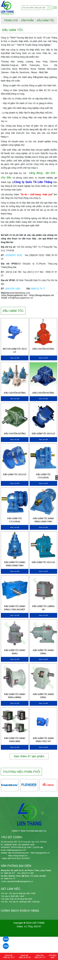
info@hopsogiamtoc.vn (20, 297)
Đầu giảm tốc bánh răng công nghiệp (14, 608)
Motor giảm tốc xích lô (15, 350)
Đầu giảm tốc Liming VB (43, 608)
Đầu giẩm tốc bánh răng (14, 652)
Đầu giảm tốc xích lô (43, 434)
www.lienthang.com (20, 293)
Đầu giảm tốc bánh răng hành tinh (43, 520)
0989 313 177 (39, 957)
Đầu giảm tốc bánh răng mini (14, 740)
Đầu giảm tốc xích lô (43, 562)
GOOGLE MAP (52, 956)
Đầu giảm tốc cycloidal (43, 476)
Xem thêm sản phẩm (29, 756)
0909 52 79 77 (9, 957)
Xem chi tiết (14, 358)
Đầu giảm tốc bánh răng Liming (14, 696)
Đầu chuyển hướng (43, 349)
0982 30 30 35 (24, 957)
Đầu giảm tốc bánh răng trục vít (43, 740)
